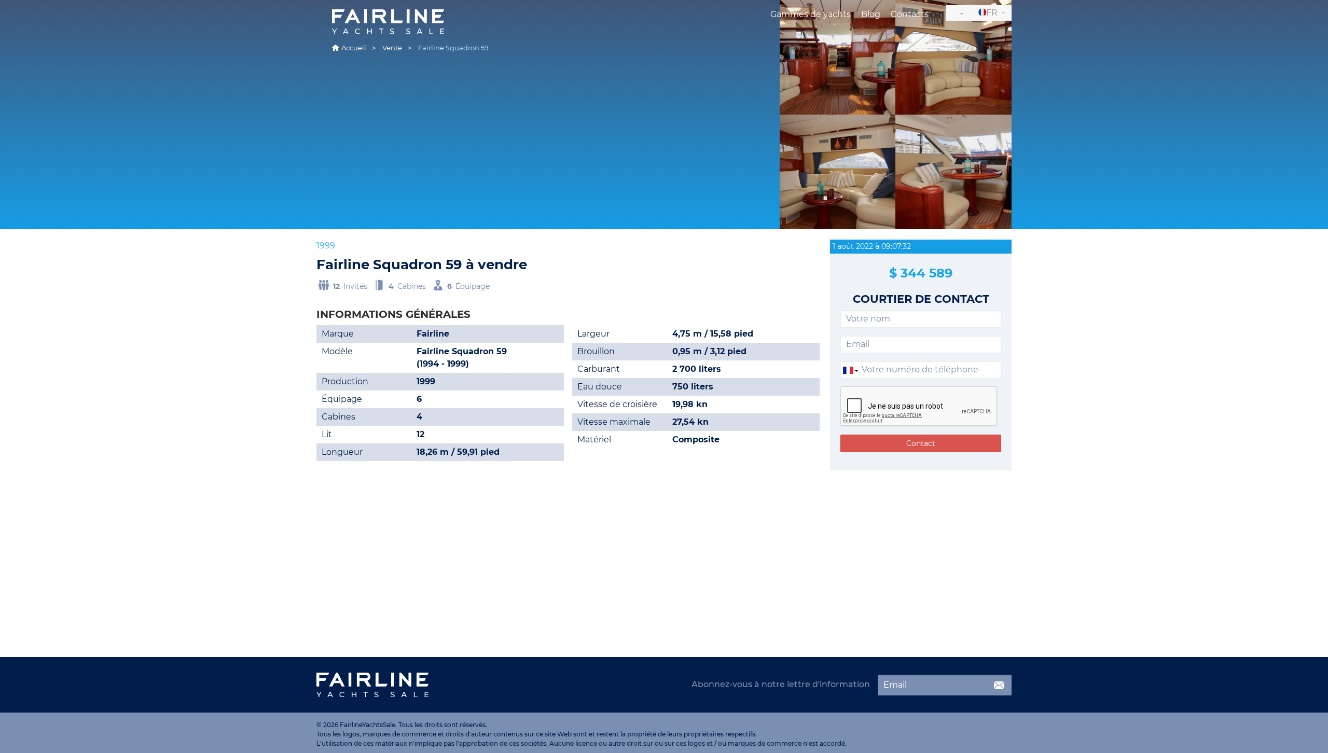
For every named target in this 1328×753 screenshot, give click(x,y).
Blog (870, 14)
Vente (392, 48)
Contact (920, 443)
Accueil (353, 48)
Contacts (910, 14)
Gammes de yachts (810, 14)
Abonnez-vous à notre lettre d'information (780, 684)
